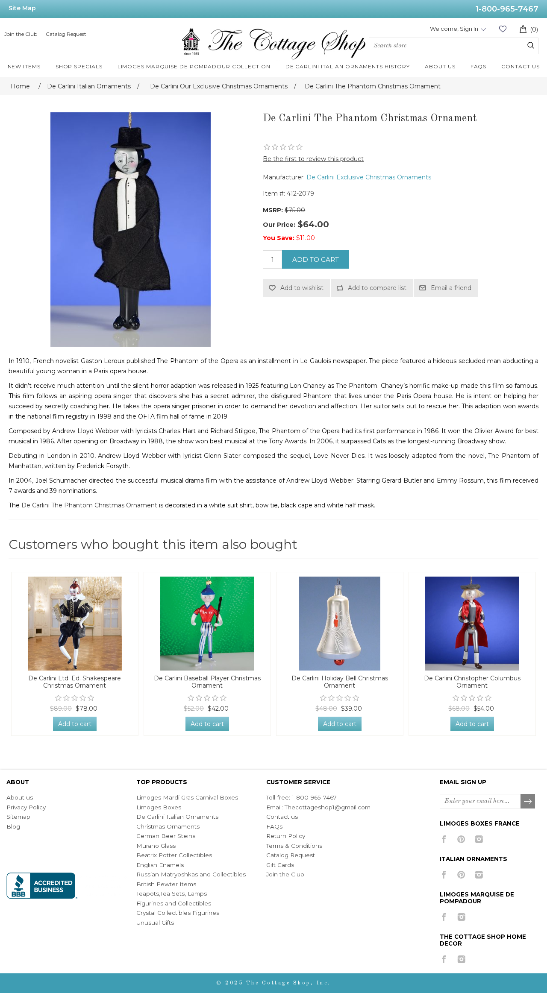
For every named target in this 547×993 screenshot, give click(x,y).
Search (530, 45)
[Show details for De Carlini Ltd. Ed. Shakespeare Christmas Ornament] (75, 624)
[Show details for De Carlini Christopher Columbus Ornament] (472, 624)
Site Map (22, 8)
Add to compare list (377, 288)
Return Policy (285, 835)
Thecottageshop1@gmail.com (328, 807)
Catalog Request (66, 34)
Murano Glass (156, 845)
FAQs (274, 826)
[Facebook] (444, 839)
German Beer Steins (165, 835)
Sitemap (18, 816)
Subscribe (528, 801)
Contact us (282, 816)
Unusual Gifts (155, 922)
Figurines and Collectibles (173, 903)
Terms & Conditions (294, 845)
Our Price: (279, 224)
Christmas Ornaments (168, 826)
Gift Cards (280, 864)
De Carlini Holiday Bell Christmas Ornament (339, 682)
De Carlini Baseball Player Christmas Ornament (207, 682)
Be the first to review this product (313, 159)
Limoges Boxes (158, 807)
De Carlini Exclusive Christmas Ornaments (368, 177)
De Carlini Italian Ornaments (177, 816)
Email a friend (451, 288)
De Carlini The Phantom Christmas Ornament (89, 505)
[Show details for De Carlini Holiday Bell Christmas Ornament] (340, 624)
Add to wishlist (301, 288)
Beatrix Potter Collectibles (174, 855)
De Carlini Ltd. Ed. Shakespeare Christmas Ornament (74, 682)
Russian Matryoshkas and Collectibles (191, 874)
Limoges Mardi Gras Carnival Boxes (187, 797)
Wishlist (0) (502, 28)
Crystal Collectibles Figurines (177, 912)
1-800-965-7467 (507, 9)
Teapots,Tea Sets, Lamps (171, 893)
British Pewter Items (166, 884)
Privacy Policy (26, 807)
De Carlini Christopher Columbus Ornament (472, 682)
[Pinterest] (461, 839)
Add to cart (315, 259)
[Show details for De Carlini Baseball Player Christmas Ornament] (207, 624)
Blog (13, 826)
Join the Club (20, 34)
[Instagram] (479, 839)
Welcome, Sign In (454, 28)
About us (19, 797)
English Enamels (160, 864)
